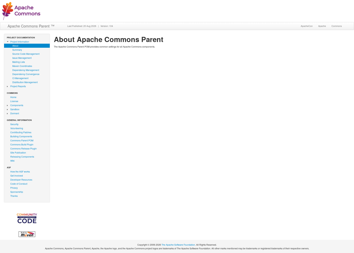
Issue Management (22, 57)
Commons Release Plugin (23, 148)
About (15, 45)
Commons (337, 25)
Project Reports (18, 86)
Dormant (14, 113)
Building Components (21, 136)
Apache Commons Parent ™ (31, 26)
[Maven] (27, 233)
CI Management (20, 78)
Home (13, 97)
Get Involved (16, 175)
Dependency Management (25, 69)
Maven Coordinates (22, 65)
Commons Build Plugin (21, 144)
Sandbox (14, 109)
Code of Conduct (18, 183)
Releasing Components (22, 156)
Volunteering (16, 128)
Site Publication (18, 152)
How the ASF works (20, 171)
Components (16, 105)
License (14, 101)
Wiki (12, 160)
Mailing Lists (18, 61)
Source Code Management (25, 53)
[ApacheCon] (27, 218)
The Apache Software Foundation (178, 244)
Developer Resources (21, 179)
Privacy (14, 187)
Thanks (14, 195)
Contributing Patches (20, 132)
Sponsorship (16, 191)
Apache (322, 25)
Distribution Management (25, 82)
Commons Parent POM (21, 140)
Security (14, 124)
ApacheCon (307, 25)
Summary (17, 49)
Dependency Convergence (25, 74)
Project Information (19, 41)
